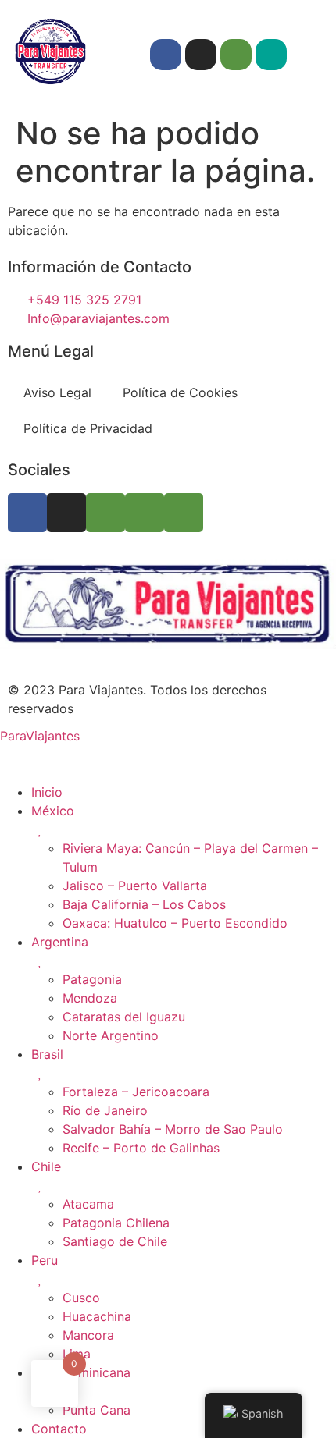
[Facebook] (165, 54)
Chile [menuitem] (46, 1166)
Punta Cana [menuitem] (96, 1410)
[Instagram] (200, 54)
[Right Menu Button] (17, 754)
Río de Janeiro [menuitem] (105, 1110)
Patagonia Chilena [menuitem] (116, 1222)
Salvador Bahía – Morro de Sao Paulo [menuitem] (173, 1129)
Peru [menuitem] (44, 1260)
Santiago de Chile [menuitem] (115, 1241)
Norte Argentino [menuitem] (111, 1035)
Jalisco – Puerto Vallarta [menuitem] (135, 885)
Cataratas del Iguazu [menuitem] (124, 1016)
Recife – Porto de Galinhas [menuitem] (141, 1148)
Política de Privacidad (87, 428)
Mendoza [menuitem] (90, 998)
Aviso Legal (57, 392)
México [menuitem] (52, 810)
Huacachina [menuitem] (97, 1316)
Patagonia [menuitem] (92, 979)
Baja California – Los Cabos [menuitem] (144, 904)
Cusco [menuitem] (81, 1297)
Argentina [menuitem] (59, 942)
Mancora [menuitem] (88, 1335)
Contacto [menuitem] (59, 1428)
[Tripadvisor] (236, 54)
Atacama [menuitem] (88, 1204)
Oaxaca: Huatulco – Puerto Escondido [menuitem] (175, 923)
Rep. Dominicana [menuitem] (80, 1372)
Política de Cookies (180, 392)
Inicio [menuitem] (47, 792)
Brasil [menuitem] (47, 1054)
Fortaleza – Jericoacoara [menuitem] (136, 1091)
